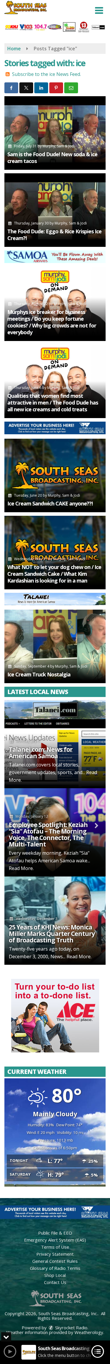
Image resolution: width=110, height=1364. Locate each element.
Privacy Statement (55, 1254)
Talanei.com (22, 764)
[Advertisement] (55, 256)
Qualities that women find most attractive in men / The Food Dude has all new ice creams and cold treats (52, 402)
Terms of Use (55, 1247)
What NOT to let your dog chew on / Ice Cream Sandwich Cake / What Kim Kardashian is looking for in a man (54, 573)
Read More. (21, 868)
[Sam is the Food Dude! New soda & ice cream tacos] (55, 133)
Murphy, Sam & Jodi (59, 146)
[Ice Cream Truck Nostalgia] (55, 646)
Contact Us (55, 1282)
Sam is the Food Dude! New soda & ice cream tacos (52, 157)
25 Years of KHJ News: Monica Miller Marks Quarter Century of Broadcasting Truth (52, 933)
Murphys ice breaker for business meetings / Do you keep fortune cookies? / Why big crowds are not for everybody (51, 322)
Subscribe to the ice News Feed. (46, 74)
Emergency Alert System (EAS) (55, 1240)
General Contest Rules (55, 1261)
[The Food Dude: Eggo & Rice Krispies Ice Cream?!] (55, 210)
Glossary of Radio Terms (55, 1268)
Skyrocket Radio (70, 1327)
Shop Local (55, 1275)
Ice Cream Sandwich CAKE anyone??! (50, 503)
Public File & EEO (55, 1233)
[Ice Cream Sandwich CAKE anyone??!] (55, 475)
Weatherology (89, 1332)
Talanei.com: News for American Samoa (40, 752)
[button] (99, 10)
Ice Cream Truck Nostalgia (38, 674)
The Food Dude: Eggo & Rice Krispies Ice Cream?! (54, 235)
